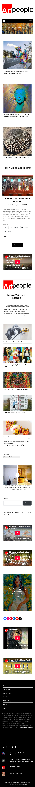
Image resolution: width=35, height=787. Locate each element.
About (5, 686)
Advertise (5, 697)
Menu (30, 21)
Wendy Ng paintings (16, 773)
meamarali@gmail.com (26, 727)
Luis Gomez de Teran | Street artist (14, 342)
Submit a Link (7, 693)
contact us (23, 316)
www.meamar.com (20, 489)
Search (5, 498)
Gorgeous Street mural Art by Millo (14, 412)
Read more (17, 245)
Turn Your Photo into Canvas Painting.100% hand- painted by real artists (17, 592)
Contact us (6, 689)
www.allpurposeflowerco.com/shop (14, 445)
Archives (6, 455)
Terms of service (15, 767)
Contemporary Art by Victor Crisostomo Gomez (16, 365)
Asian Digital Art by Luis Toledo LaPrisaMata (16, 389)
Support (5, 704)
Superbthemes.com (21, 784)
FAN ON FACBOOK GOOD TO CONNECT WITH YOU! (17, 513)
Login (4, 708)
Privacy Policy (7, 701)
